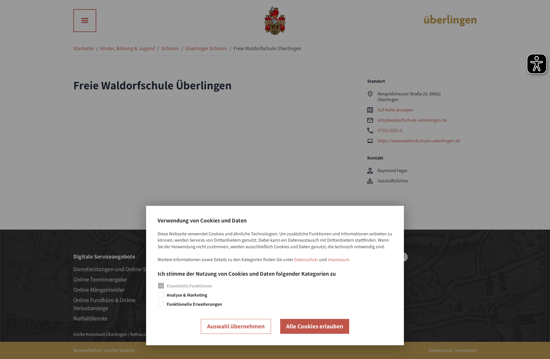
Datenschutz (306, 260)
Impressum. (339, 260)
